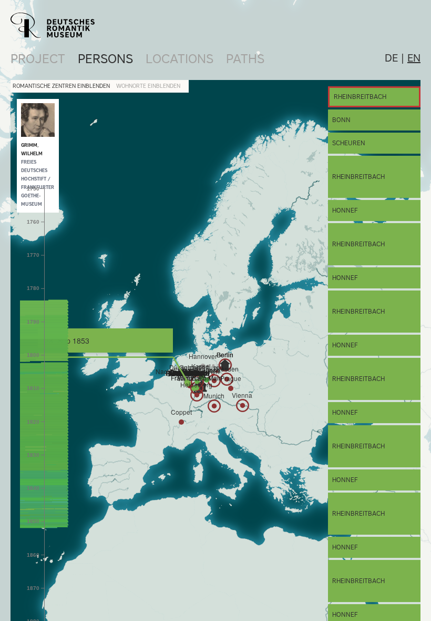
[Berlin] (225, 364)
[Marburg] (197, 381)
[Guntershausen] (201, 377)
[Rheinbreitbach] (187, 383)
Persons (105, 58)
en (413, 58)
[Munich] (214, 406)
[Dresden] (226, 379)
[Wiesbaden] (194, 388)
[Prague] (230, 388)
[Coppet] (181, 422)
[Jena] (214, 380)
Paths (245, 58)
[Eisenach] (206, 380)
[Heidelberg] (196, 395)
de (391, 58)
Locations (179, 58)
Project (38, 58)
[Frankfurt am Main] (196, 387)
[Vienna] (242, 405)
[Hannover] (203, 366)
